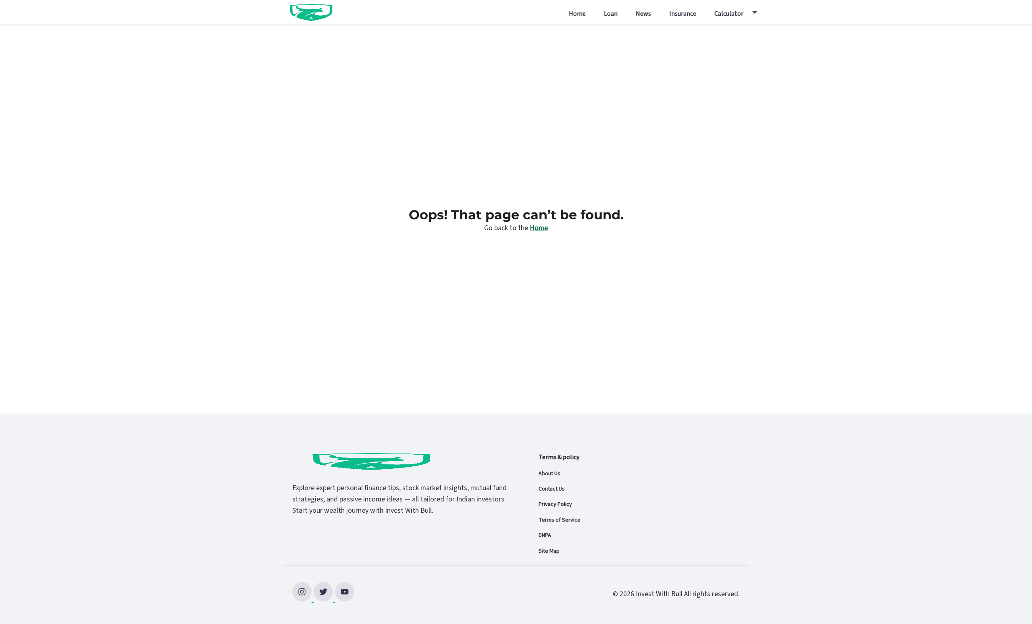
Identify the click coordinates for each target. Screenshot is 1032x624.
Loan (611, 13)
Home (577, 13)
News (643, 13)
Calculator (728, 13)
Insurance (682, 13)
